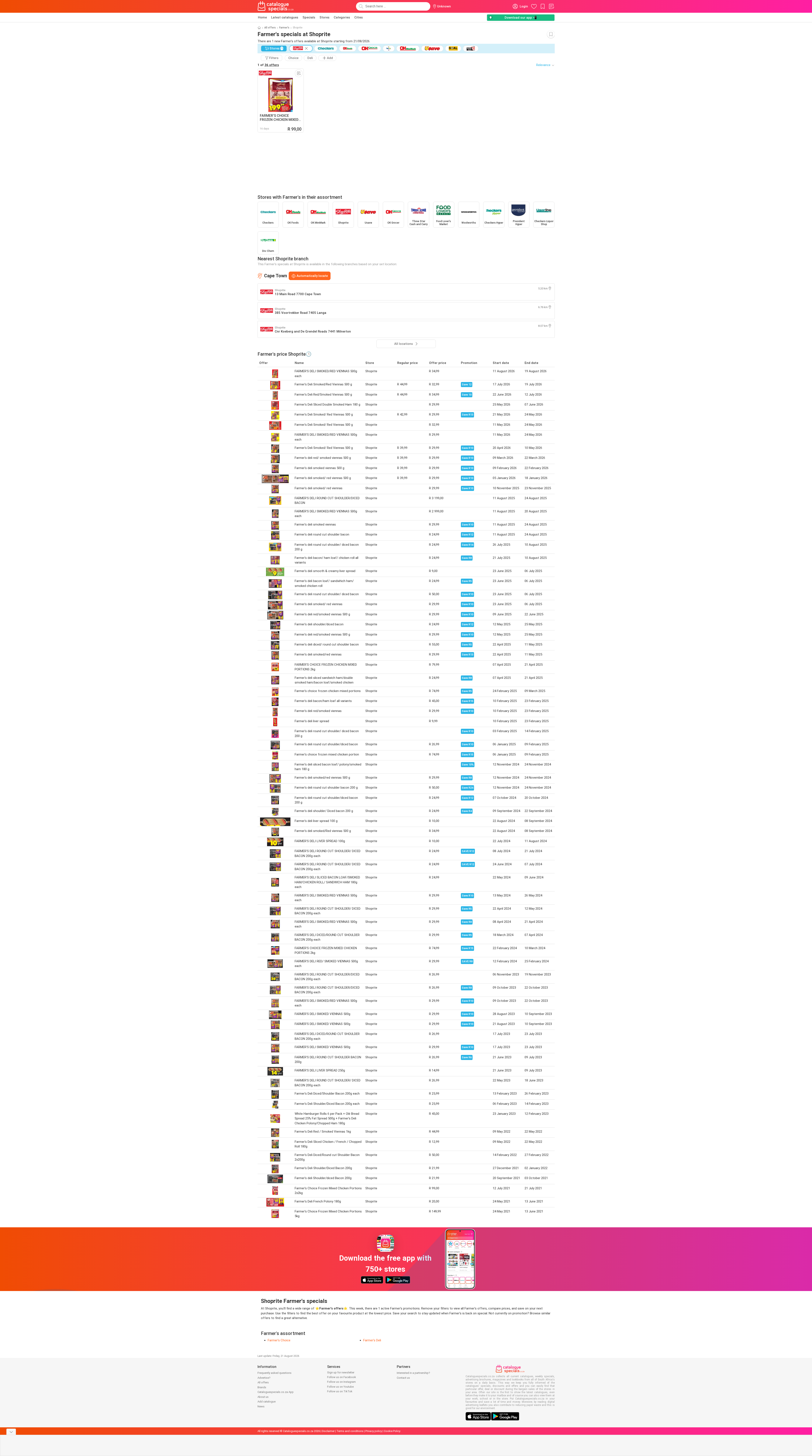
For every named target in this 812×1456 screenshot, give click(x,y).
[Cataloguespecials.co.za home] (276, 6)
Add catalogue (267, 1401)
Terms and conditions (349, 1431)
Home (262, 17)
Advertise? (264, 1377)
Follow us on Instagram (341, 1381)
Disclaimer (328, 1431)
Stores (324, 17)
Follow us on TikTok (339, 1391)
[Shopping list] (551, 6)
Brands (262, 1387)
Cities (358, 17)
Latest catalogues (284, 17)
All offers (270, 27)
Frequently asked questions (274, 1372)
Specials (309, 17)
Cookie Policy (392, 1431)
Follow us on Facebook (341, 1377)
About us (263, 1396)
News (261, 1406)
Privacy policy (373, 1431)
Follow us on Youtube (340, 1386)
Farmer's (284, 27)
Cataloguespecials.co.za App (276, 1392)
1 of (268, 65)
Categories (342, 17)
